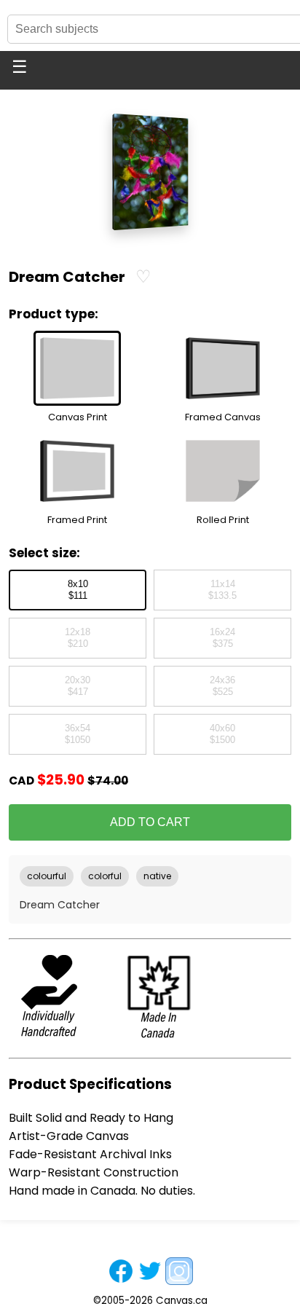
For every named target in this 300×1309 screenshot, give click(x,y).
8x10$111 (78, 590)
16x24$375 (222, 638)
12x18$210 (77, 638)
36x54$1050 (77, 734)
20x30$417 (77, 686)
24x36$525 (222, 686)
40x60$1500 (222, 734)
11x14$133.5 (222, 590)
